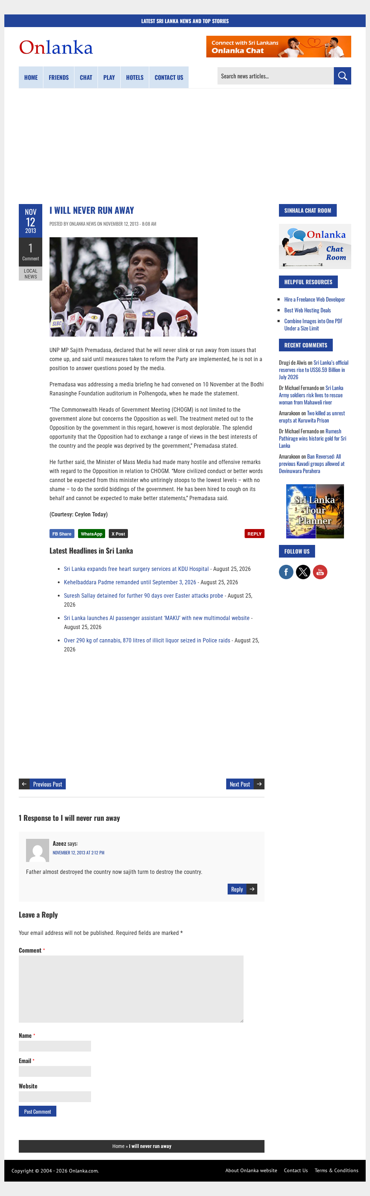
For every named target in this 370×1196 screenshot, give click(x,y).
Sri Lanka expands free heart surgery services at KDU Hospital (136, 569)
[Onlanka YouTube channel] (320, 568)
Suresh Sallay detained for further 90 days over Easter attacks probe (143, 595)
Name (27, 1035)
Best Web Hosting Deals (307, 310)
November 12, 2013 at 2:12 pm (78, 852)
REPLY (255, 533)
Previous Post (47, 784)
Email (26, 1060)
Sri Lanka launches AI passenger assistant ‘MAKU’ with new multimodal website (157, 618)
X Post (118, 533)
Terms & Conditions (336, 1170)
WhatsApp (91, 533)
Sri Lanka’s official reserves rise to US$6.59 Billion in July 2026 (313, 369)
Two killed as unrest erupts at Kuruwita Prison (312, 416)
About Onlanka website (251, 1170)
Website (28, 1086)
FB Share (62, 533)
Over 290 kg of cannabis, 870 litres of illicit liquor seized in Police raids (147, 640)
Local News (31, 274)
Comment (30, 258)
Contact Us (296, 1170)
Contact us (169, 77)
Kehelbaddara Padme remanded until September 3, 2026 (130, 582)
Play (109, 77)
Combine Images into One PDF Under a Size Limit (313, 324)
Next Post (240, 784)
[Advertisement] (185, 146)
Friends (59, 77)
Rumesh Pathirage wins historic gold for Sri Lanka (312, 438)
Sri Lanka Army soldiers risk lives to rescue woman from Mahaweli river (311, 395)
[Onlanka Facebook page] (286, 568)
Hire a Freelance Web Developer (314, 299)
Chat (86, 77)
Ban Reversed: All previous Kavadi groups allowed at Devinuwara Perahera (312, 463)
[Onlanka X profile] (303, 568)
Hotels (134, 77)
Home (31, 77)
